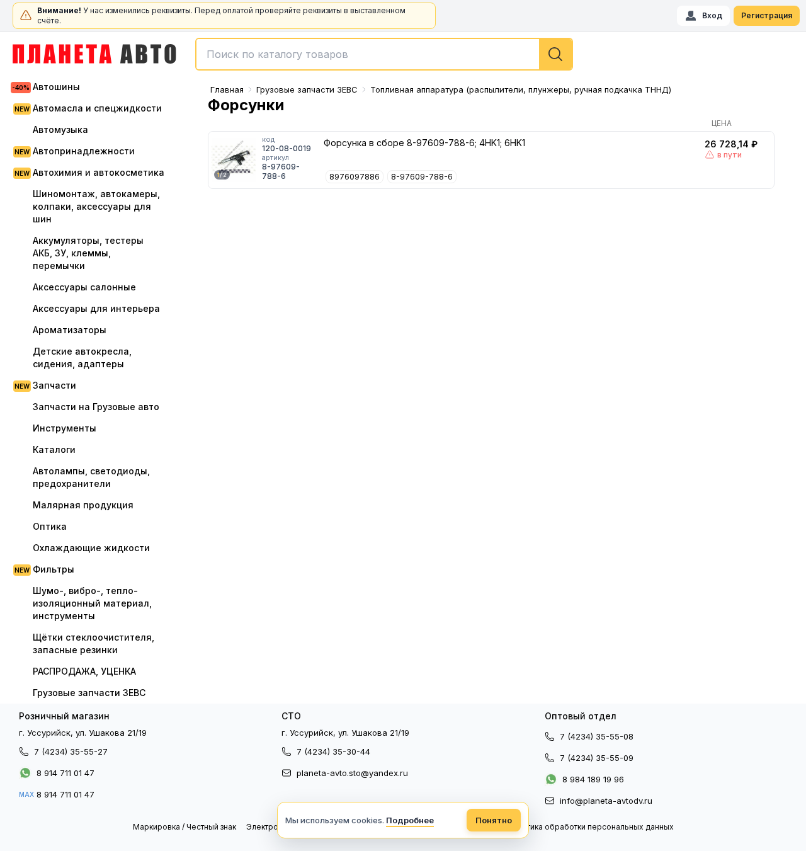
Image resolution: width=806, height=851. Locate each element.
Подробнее (410, 820)
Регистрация (766, 15)
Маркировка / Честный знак (184, 826)
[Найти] (555, 54)
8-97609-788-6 (422, 176)
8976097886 (354, 176)
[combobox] (384, 54)
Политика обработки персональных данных (591, 826)
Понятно (493, 820)
